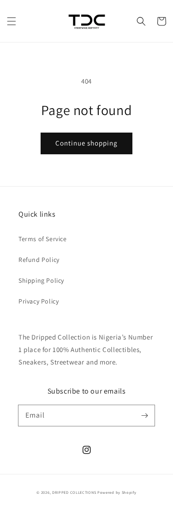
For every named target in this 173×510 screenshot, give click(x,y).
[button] (11, 21)
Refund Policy (39, 259)
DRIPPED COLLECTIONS (74, 492)
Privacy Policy (38, 301)
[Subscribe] (144, 415)
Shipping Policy (41, 280)
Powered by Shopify (117, 492)
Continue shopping (86, 143)
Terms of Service (42, 239)
